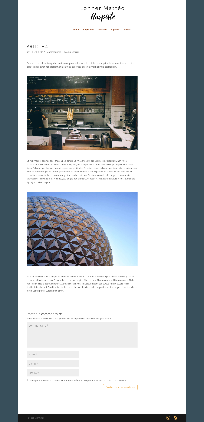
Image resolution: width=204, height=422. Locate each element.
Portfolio (102, 30)
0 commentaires (71, 51)
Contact (127, 30)
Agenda (115, 30)
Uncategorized (54, 51)
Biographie (88, 30)
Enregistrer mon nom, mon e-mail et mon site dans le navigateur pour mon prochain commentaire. (78, 380)
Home (76, 30)
